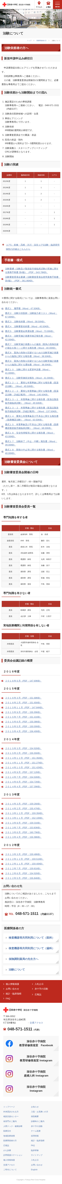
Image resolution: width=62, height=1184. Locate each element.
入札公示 (39, 984)
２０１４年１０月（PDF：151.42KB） (24, 767)
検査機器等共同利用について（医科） (32, 937)
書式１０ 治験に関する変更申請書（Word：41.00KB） (28, 371)
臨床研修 (35, 1150)
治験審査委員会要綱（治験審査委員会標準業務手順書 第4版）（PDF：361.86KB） (32, 279)
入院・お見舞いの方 (39, 1112)
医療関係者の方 (42, 40)
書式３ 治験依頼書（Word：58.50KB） (25, 321)
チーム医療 (36, 1131)
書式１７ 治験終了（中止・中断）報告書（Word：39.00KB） (31, 443)
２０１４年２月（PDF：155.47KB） (23, 808)
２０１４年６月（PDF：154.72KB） (23, 782)
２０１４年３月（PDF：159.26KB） (23, 804)
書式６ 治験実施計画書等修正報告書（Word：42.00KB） (29, 338)
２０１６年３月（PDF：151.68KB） (23, 698)
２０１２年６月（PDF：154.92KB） (23, 873)
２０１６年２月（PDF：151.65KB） (23, 702)
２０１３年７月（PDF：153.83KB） (23, 827)
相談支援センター (11, 1116)
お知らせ (35, 1107)
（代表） (24, 1029)
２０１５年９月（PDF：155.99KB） (23, 712)
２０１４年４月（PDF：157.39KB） (23, 786)
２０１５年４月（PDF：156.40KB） (23, 731)
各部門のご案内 (10, 1121)
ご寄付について (10, 1170)
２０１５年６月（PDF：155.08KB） (23, 722)
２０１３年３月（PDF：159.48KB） (23, 854)
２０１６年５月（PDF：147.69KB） (23, 681)
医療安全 (7, 1131)
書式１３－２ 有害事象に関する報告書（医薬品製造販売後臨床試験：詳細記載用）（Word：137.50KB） (32, 410)
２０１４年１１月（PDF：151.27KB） (24, 763)
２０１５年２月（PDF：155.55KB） (23, 753)
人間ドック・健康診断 (12, 1126)
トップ (29, 40)
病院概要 (35, 1116)
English (34, 1170)
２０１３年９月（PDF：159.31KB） (23, 823)
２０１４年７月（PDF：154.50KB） (23, 777)
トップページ (9, 1107)
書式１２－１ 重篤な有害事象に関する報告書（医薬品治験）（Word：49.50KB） (32, 385)
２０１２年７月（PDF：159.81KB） (23, 868)
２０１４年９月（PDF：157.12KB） (23, 772)
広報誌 (38, 994)
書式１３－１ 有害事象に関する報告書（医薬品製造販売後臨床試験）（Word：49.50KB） (32, 401)
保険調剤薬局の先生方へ (23, 958)
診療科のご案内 (37, 1121)
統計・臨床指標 (13, 994)
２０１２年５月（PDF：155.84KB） (23, 878)
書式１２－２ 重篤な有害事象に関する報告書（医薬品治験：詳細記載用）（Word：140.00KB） (32, 393)
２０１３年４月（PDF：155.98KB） (23, 837)
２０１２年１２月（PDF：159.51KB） (24, 859)
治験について (17, 969)
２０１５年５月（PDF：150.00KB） (23, 726)
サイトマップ (36, 1155)
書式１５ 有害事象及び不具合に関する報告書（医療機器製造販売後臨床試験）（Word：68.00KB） (32, 426)
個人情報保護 (12, 984)
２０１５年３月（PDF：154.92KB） (23, 748)
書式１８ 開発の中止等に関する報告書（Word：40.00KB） (30, 452)
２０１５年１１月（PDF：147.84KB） (24, 707)
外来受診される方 (11, 1112)
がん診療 (7, 1150)
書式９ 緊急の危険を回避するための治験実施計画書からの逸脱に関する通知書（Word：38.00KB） (32, 363)
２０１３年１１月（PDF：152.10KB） (24, 818)
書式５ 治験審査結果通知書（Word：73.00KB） (30, 331)
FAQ (8, 998)
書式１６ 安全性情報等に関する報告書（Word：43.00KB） (30, 435)
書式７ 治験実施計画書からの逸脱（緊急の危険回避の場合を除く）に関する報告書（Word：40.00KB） (32, 346)
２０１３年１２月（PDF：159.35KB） (24, 813)
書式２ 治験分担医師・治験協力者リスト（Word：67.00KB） (31, 315)
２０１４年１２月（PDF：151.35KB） (24, 758)
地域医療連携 (9, 1136)
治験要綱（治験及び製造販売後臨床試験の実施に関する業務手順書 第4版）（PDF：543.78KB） (32, 271)
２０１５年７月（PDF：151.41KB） (23, 717)
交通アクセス (36, 1023)
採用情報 (35, 1136)
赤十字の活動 (41, 989)
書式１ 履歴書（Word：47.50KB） (23, 308)
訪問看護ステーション (12, 1155)
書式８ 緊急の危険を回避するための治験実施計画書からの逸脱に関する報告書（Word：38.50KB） (32, 355)
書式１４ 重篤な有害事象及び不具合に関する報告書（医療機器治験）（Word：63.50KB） (32, 418)
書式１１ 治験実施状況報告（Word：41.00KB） (30, 378)
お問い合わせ (12, 989)
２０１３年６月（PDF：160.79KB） (23, 832)
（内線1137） (32, 914)
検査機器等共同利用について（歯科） (32, 948)
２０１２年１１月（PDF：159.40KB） (24, 864)
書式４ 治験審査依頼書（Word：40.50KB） (27, 326)
